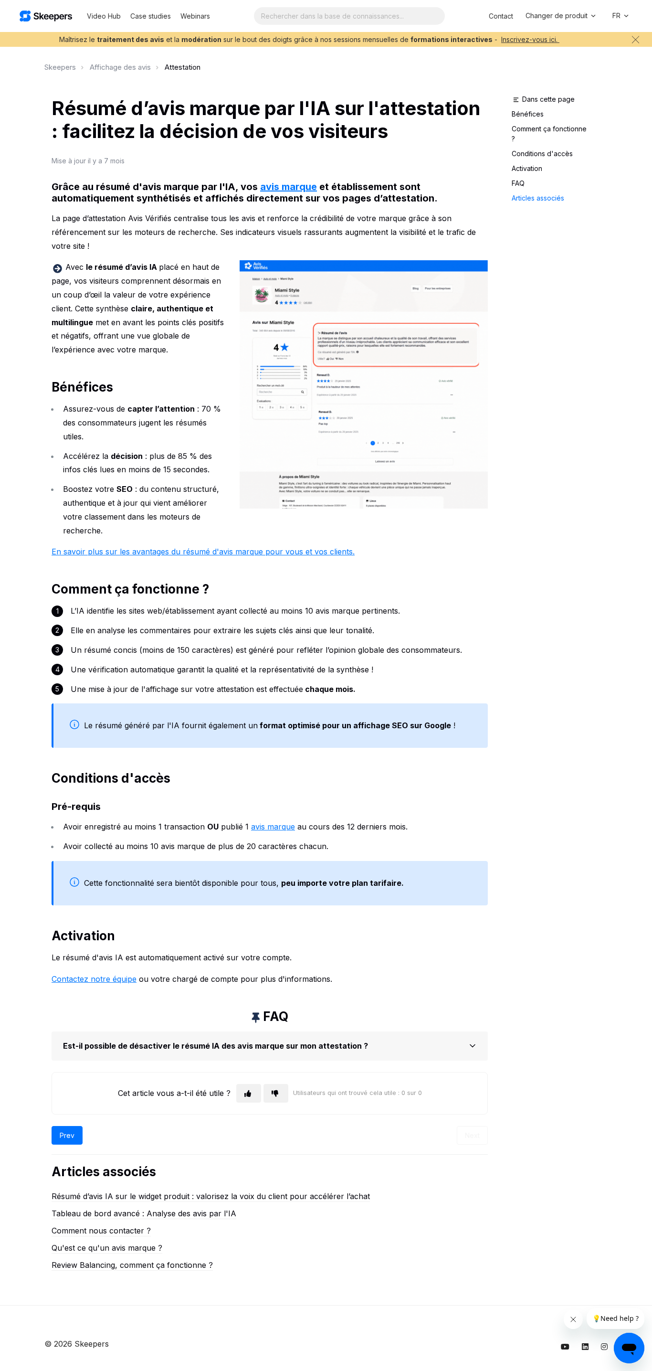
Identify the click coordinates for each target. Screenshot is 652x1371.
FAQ (518, 183)
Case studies (150, 16)
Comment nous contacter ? (101, 1230)
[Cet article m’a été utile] (248, 1093)
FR (617, 15)
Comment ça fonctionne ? (549, 134)
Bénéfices (528, 114)
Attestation (182, 67)
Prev (67, 1135)
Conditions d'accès (542, 153)
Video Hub (104, 16)
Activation (527, 168)
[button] (270, 1046)
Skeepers (60, 67)
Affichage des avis (120, 67)
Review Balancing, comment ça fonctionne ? (132, 1265)
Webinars (195, 16)
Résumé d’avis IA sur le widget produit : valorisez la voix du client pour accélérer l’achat (211, 1196)
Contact (501, 16)
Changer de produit (557, 15)
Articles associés (538, 198)
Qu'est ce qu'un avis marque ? (107, 1248)
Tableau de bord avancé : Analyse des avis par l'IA (144, 1213)
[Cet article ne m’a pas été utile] (275, 1093)
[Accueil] (46, 16)
